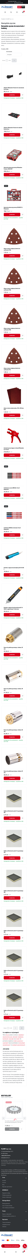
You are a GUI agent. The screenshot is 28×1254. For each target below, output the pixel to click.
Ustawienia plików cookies (8, 1216)
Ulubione (4, 1226)
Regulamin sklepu (6, 1193)
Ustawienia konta (6, 1224)
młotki (17, 1039)
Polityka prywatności (6, 1195)
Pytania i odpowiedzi (6, 1214)
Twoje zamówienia (6, 1222)
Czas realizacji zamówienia (8, 1207)
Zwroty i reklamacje (6, 1197)
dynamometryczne (7, 1037)
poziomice (20, 1041)
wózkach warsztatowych (19, 1045)
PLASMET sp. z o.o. (7, 18)
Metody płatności (6, 1203)
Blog (3, 1184)
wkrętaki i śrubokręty (18, 1037)
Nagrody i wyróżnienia (7, 1186)
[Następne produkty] (15, 1028)
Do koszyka (12, 95)
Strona (3, 60)
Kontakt (4, 1180)
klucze (7, 1035)
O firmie (4, 1182)
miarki (15, 1041)
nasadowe (20, 1035)
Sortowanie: (9, 51)
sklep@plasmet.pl (5, 1157)
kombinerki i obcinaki (8, 1039)
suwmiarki (5, 1043)
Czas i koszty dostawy (7, 1205)
